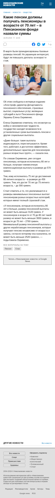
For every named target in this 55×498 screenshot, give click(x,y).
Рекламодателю (21, 489)
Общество (27, 12)
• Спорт (33, 467)
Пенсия (8, 249)
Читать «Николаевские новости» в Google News (27, 260)
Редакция (9, 489)
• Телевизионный (36, 464)
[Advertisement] (27, 296)
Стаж (17, 249)
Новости (17, 12)
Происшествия (14, 461)
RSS (34, 493)
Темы (48, 489)
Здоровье (14, 465)
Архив (32, 489)
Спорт (14, 457)
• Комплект (34, 457)
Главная (6, 12)
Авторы (40, 489)
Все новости (47, 443)
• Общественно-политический (36, 460)
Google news (25, 493)
